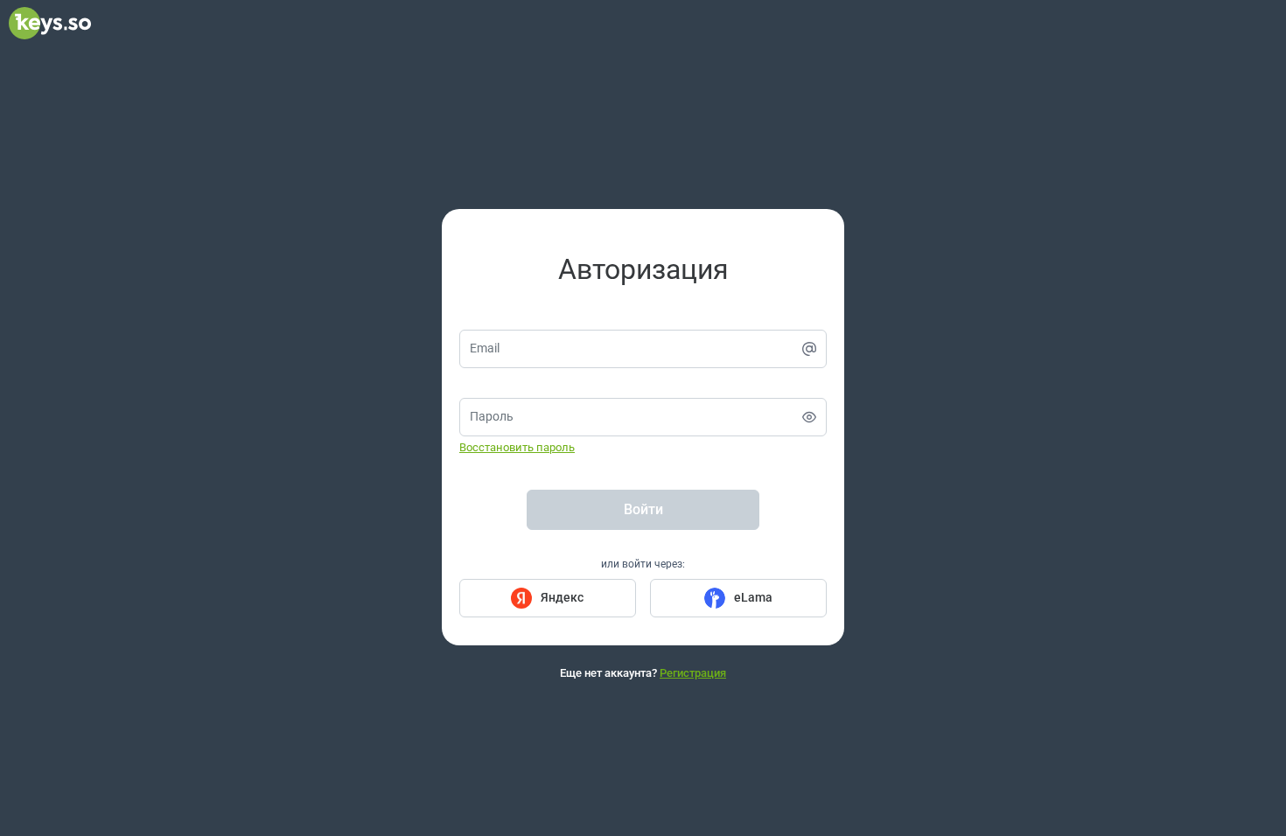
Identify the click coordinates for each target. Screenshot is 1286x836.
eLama (753, 597)
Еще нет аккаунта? (643, 672)
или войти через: (643, 564)
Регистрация (693, 672)
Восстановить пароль (517, 447)
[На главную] (50, 35)
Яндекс (562, 597)
